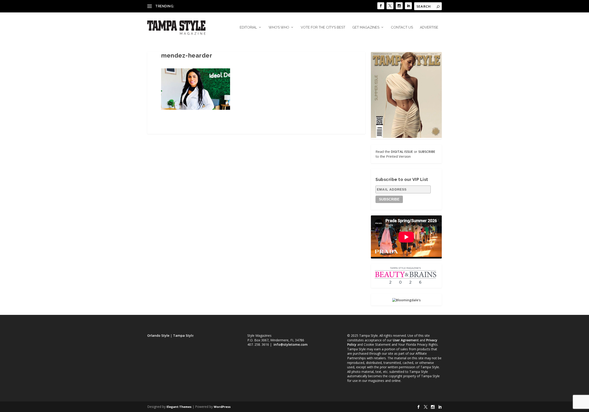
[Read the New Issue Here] (406, 136)
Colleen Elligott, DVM (191, 6)
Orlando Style (158, 335)
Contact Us (402, 27)
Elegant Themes (179, 407)
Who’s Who (279, 27)
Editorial (248, 27)
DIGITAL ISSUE (402, 151)
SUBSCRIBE (426, 151)
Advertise (429, 27)
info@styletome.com (291, 344)
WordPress (222, 407)
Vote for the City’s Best (323, 27)
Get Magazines (365, 27)
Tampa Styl (182, 335)
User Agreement (406, 340)
